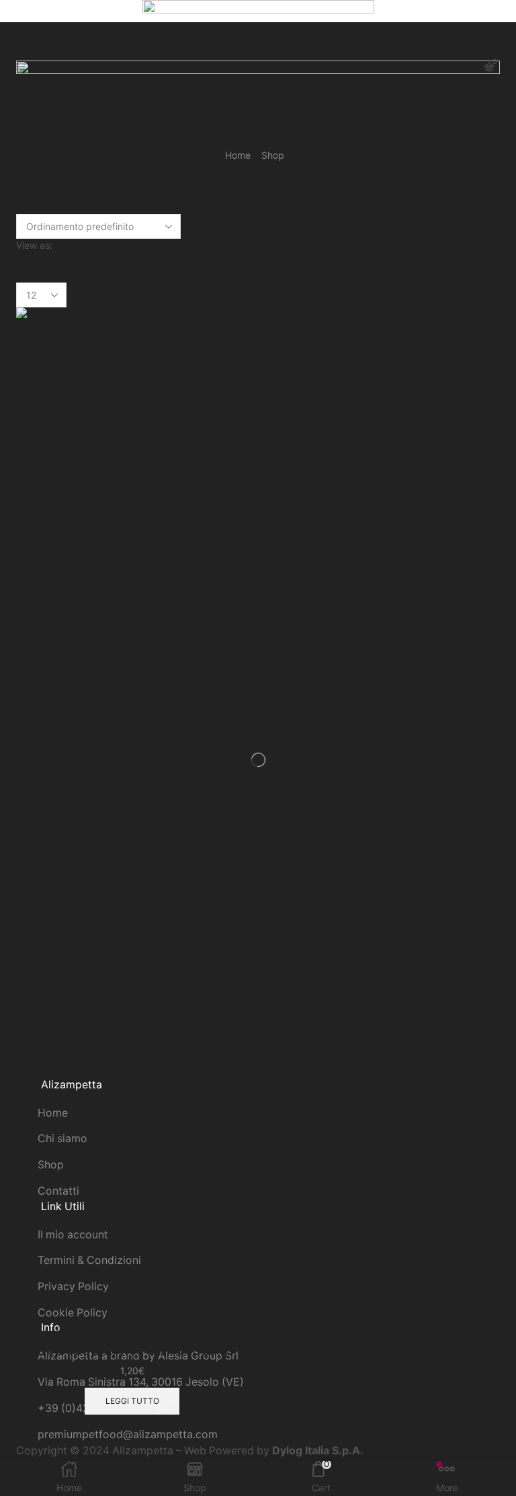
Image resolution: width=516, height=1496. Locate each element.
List (24, 275)
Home (238, 155)
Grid (25, 262)
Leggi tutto (132, 1401)
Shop (272, 155)
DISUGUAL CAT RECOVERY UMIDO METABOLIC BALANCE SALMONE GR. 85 (132, 1343)
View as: (34, 245)
